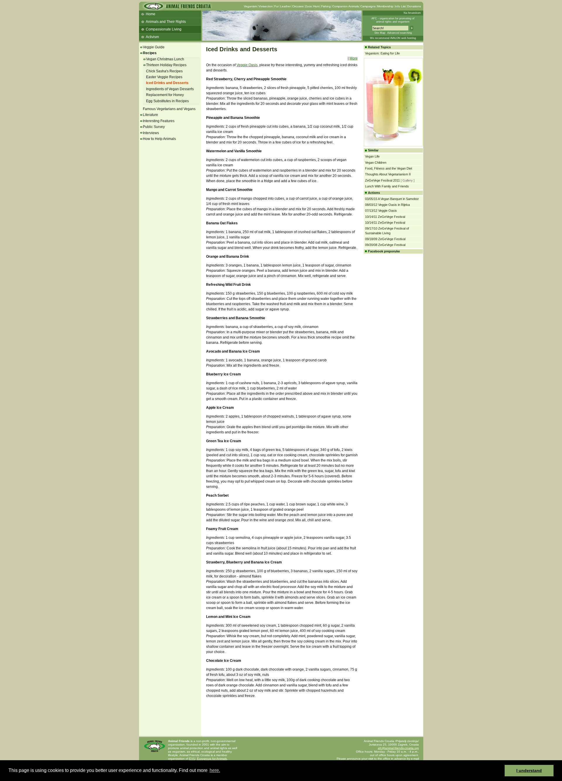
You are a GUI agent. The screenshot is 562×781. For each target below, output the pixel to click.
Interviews (151, 133)
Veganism (250, 6)
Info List (400, 6)
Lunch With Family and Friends (387, 186)
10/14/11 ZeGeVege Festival (385, 216)
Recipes (150, 53)
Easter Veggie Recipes (164, 77)
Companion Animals (345, 6)
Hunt (316, 6)
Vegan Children (375, 162)
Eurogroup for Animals (212, 758)
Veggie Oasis (247, 65)
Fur (276, 6)
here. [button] (215, 770)
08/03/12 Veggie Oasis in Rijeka (387, 204)
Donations (414, 6)
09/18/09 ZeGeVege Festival (385, 239)
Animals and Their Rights (166, 22)
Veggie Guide (154, 47)
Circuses (298, 6)
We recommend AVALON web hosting (393, 38)
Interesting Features (158, 121)
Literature (150, 115)
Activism (152, 37)
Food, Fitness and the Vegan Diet (388, 168)
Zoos (308, 6)
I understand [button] (529, 770)
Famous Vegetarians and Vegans (169, 109)
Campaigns (368, 6)
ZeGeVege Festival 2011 (382, 180)
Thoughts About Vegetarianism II (388, 174)
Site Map (379, 32)
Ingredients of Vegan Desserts (170, 89)
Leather (285, 6)
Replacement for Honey (165, 95)
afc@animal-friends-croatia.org (398, 748)
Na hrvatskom (412, 12)
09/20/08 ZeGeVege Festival (385, 245)
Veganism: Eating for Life (382, 53)
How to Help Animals (159, 139)
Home (150, 14)
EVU (192, 758)
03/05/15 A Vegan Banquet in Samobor (392, 199)
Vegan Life (372, 156)
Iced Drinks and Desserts (167, 83)
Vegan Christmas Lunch (165, 59)
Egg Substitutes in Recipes (167, 101)
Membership (385, 6)
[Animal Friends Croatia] (177, 8)
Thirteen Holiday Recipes (166, 65)
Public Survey (154, 127)
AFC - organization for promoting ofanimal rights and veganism (392, 20)
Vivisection (265, 6)
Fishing (326, 6)
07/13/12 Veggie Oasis (381, 210)
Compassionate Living (163, 29)
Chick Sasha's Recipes (164, 71)
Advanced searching (399, 32)
